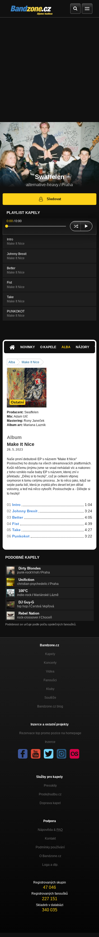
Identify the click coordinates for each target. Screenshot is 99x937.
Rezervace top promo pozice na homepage (50, 733)
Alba (66, 347)
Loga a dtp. (50, 865)
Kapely (50, 654)
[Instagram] (61, 754)
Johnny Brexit (24, 511)
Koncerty (50, 663)
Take (16, 530)
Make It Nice (30, 362)
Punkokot (21, 536)
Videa (50, 671)
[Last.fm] (74, 754)
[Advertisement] (49, 69)
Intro (16, 505)
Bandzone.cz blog (50, 706)
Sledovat (54, 199)
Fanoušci (50, 680)
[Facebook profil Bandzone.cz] (22, 754)
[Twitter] (48, 754)
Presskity (50, 785)
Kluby (50, 689)
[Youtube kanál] (35, 754)
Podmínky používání (50, 847)
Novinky (27, 347)
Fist (15, 524)
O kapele (48, 347)
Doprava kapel (50, 803)
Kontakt (50, 838)
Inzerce (50, 742)
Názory (82, 347)
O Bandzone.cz (50, 856)
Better (17, 517)
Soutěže (50, 698)
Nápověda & (50, 830)
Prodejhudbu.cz (50, 794)
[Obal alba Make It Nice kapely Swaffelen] (26, 387)
